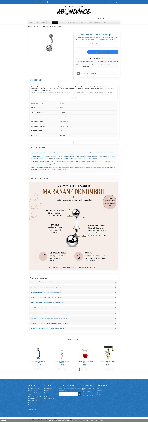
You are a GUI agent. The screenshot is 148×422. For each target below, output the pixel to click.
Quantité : (78, 52)
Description (36, 80)
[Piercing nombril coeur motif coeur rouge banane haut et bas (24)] (85, 353)
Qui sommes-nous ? (33, 398)
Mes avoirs (46, 390)
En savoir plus (73, 98)
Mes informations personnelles (48, 395)
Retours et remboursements (35, 405)
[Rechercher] (118, 18)
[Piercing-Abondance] (74, 15)
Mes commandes (48, 388)
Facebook (99, 388)
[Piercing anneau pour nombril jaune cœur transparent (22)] (108, 353)
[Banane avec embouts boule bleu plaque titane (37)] (38, 353)
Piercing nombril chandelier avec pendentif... (61, 362)
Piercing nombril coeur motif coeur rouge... (85, 362)
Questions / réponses (33, 388)
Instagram (99, 390)
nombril (58, 86)
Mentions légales (32, 390)
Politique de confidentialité (35, 396)
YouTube (99, 395)
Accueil (30, 26)
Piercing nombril (38, 26)
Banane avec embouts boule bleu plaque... (38, 362)
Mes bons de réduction (49, 398)
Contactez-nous (32, 409)
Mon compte (48, 385)
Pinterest (99, 393)
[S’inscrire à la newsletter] (79, 394)
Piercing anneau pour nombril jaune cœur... (108, 362)
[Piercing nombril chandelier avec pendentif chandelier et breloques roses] (62, 353)
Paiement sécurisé (32, 400)
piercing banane (44, 86)
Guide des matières (33, 407)
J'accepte (3, 420)
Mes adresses (47, 393)
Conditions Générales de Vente (34, 393)
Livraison (30, 402)
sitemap (30, 411)
